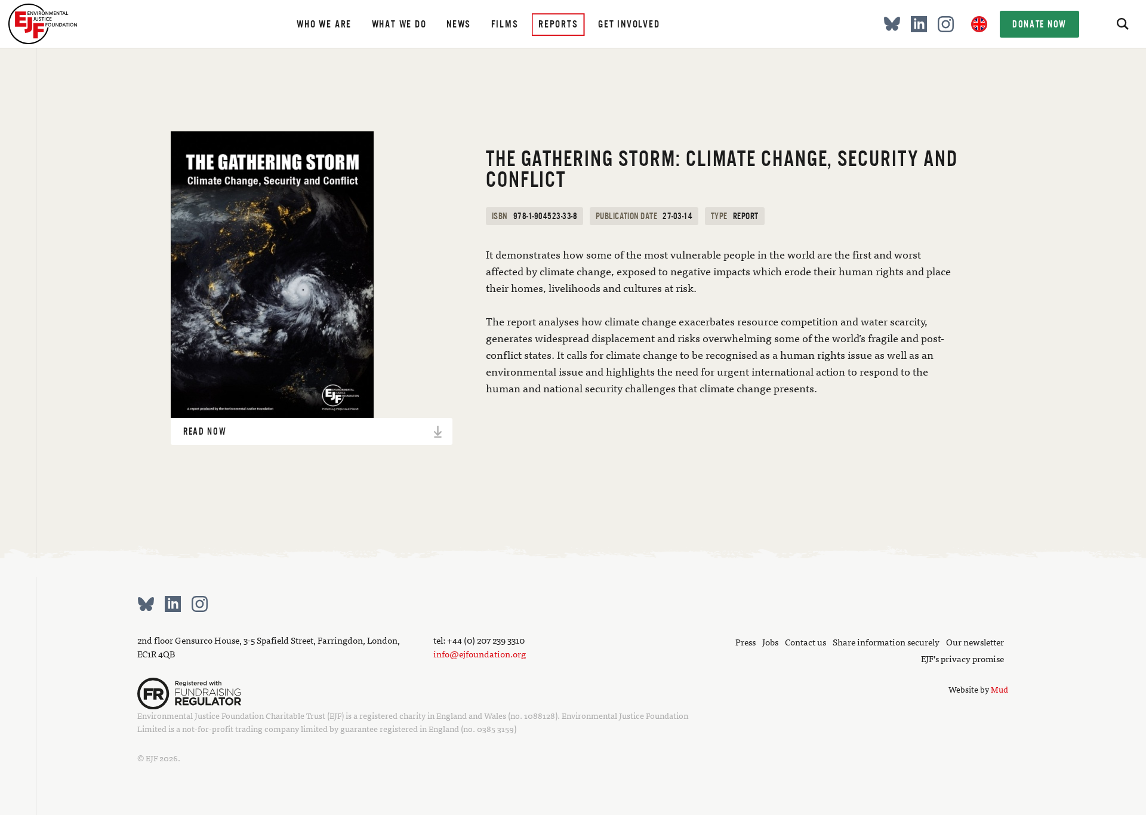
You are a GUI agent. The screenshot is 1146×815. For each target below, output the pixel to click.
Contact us (805, 641)
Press (745, 641)
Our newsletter (975, 641)
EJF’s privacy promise (962, 658)
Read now (205, 431)
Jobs (770, 641)
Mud (999, 689)
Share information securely (886, 641)
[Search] (1122, 24)
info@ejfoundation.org (479, 653)
